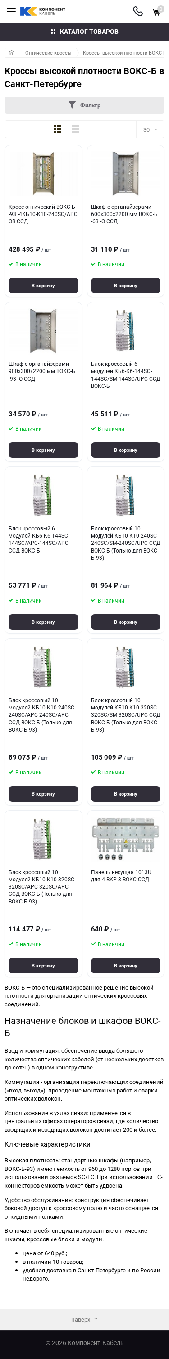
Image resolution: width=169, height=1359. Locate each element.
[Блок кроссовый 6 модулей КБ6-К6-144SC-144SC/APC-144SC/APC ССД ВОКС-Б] (43, 495)
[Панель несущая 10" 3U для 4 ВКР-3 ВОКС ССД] (126, 839)
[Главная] (11, 52)
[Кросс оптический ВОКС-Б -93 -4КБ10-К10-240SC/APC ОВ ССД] (43, 174)
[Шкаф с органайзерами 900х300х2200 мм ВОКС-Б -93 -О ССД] (43, 331)
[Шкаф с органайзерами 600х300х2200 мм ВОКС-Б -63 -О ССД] (126, 174)
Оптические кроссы (48, 52)
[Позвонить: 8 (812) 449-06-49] (138, 11)
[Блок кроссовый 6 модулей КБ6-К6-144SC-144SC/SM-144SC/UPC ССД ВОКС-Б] (126, 331)
